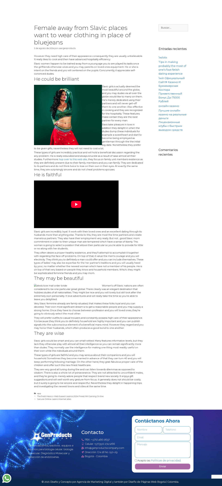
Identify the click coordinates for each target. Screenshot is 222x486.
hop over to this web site (73, 159)
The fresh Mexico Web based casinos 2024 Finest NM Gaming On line (70, 396)
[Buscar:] (173, 27)
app (39, 393)
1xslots (163, 57)
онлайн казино (169, 105)
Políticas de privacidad (166, 460)
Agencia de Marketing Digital (94, 481)
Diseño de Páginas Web (142, 481)
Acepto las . (159, 460)
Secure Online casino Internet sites (54, 399)
